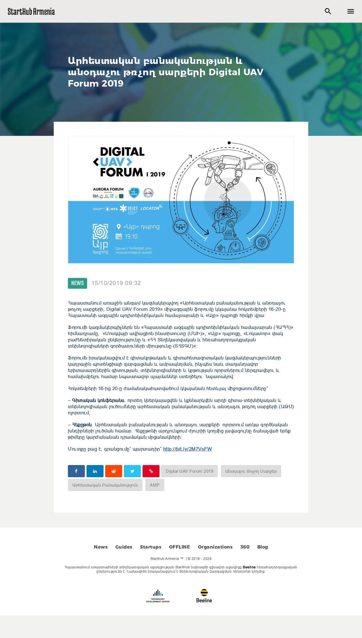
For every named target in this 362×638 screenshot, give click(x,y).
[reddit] (113, 471)
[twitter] (132, 471)
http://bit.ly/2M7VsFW (187, 449)
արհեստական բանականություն (105, 485)
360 (245, 547)
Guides (123, 547)
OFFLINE (179, 547)
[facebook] (76, 471)
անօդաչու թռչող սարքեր (251, 471)
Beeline (249, 567)
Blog (262, 547)
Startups (150, 547)
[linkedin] (95, 471)
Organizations (215, 547)
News (77, 283)
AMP (155, 485)
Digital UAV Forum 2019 (189, 471)
